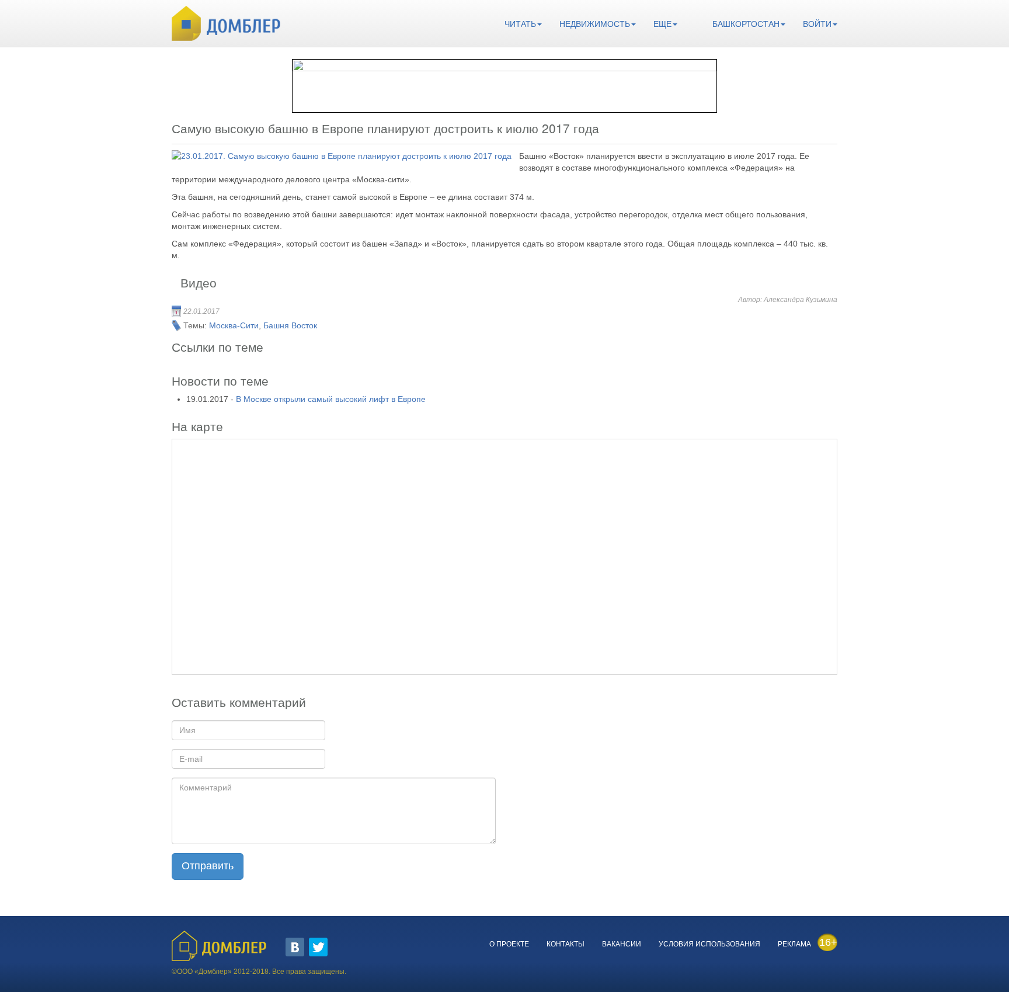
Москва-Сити (234, 325)
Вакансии (621, 944)
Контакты (565, 944)
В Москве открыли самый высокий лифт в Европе (331, 399)
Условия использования (709, 944)
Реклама (794, 944)
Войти (817, 24)
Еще (662, 24)
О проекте (509, 944)
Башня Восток (290, 325)
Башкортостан (746, 24)
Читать (520, 24)
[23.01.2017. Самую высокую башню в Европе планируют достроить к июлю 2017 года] (342, 156)
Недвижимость (594, 24)
